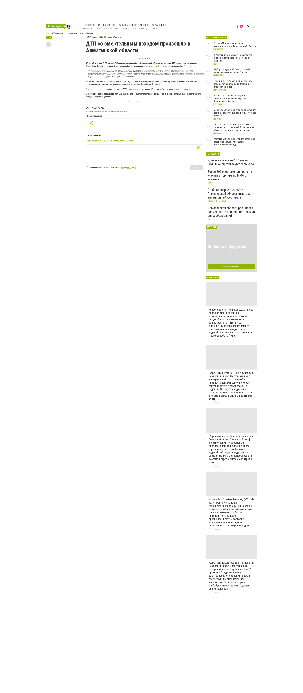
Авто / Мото (125, 29)
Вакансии (154, 29)
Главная (98, 29)
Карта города (143, 29)
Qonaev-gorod (164, 66)
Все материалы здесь (231, 267)
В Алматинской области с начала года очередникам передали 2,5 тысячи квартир (234, 58)
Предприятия (108, 25)
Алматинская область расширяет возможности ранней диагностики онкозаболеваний (231, 211)
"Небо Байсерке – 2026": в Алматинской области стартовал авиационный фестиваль (230, 193)
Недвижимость (87, 29)
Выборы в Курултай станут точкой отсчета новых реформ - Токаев (232, 71)
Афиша (134, 29)
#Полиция (115, 111)
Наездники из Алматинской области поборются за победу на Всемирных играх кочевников (233, 84)
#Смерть (123, 111)
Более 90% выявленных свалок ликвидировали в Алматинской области (235, 45)
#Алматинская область (95, 111)
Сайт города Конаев (95, 108)
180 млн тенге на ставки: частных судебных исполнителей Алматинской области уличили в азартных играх (234, 127)
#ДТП (107, 111)
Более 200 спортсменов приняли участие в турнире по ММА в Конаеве (230, 175)
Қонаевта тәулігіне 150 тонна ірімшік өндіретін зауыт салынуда (231, 162)
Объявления (107, 29)
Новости (90, 25)
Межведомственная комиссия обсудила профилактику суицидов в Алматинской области (235, 113)
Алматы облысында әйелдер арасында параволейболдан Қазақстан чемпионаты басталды (234, 142)
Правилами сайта (128, 167)
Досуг (116, 29)
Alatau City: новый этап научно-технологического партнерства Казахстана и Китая (230, 98)
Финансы (160, 25)
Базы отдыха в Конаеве (135, 25)
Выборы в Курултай (227, 246)
